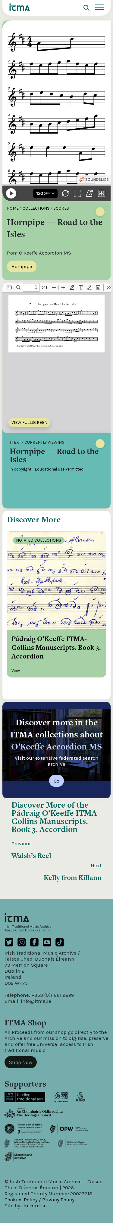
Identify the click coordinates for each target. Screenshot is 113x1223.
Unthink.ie (34, 1206)
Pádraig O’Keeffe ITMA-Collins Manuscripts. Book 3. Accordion (55, 821)
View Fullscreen (29, 422)
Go (56, 781)
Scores (61, 208)
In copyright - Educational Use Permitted (46, 469)
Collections (36, 208)
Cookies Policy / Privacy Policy (39, 1199)
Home (13, 208)
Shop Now (20, 1062)
